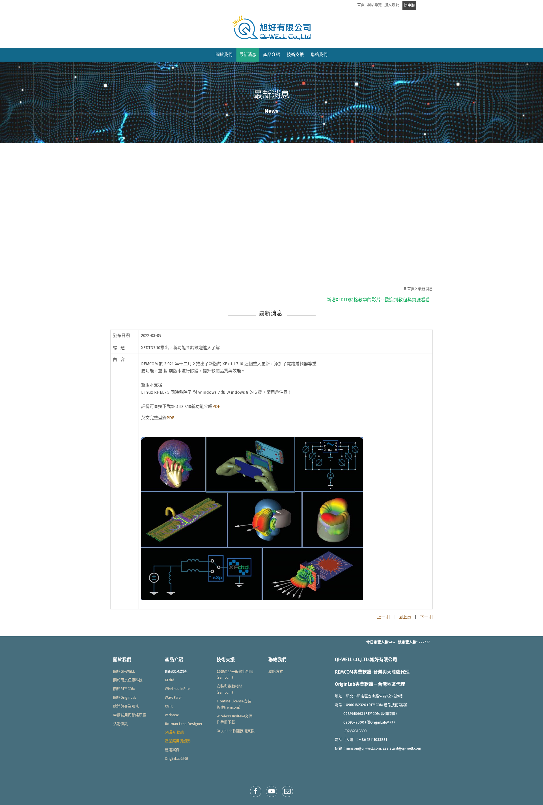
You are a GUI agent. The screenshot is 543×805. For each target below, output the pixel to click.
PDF (216, 406)
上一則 (383, 617)
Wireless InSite (177, 689)
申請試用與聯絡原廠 (129, 715)
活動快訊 (120, 724)
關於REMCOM (124, 689)
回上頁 (404, 617)
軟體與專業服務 (126, 706)
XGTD (169, 706)
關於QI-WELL (124, 671)
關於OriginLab (124, 697)
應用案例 (172, 750)
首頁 (411, 289)
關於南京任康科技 (128, 680)
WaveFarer (173, 697)
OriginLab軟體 (176, 758)
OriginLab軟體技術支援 (236, 731)
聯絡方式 (275, 671)
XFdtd (169, 680)
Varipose (172, 715)
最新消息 (425, 289)
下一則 (426, 617)
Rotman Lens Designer (183, 724)
